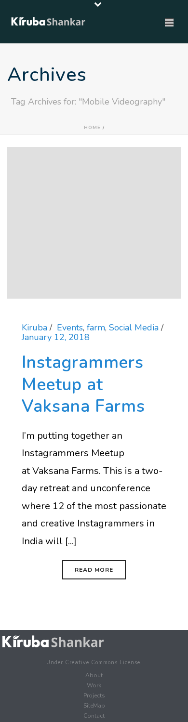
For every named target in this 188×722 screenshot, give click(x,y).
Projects (94, 695)
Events (70, 327)
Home (92, 127)
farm (96, 327)
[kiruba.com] (53, 641)
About (94, 675)
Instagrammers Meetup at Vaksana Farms (83, 384)
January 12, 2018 (56, 337)
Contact (94, 716)
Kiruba (34, 327)
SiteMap (94, 705)
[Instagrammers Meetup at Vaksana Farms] (94, 222)
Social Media (134, 327)
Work (94, 685)
